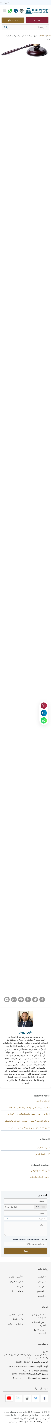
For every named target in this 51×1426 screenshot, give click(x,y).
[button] (6, 27)
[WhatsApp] (10, 11)
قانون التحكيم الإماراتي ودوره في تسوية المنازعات (29, 1127)
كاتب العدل (17, 1319)
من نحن (41, 1281)
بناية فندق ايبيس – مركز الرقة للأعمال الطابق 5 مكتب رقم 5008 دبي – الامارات (26, 1356)
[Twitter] (35, 1401)
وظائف (19, 1286)
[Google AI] (7, 95)
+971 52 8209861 (24, 1361)
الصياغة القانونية (43, 1147)
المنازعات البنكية (15, 1324)
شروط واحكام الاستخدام (37, 1421)
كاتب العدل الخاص (42, 1154)
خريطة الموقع (16, 1281)
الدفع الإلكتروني (16, 1421)
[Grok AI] (13, 95)
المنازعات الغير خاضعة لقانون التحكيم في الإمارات (29, 1114)
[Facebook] (44, 1401)
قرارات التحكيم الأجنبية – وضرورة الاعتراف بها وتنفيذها (27, 1120)
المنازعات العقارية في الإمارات (23, 986)
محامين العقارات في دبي (23, 978)
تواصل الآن (39, 267)
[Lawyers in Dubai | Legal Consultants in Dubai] (37, 11)
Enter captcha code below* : (30, 1239)
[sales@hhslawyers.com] (22, 11)
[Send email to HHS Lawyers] (44, 713)
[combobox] (40, 1207)
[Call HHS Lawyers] (44, 705)
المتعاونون (40, 1291)
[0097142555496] (16, 11)
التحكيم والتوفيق (43, 1100)
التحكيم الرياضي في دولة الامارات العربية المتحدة (29, 1107)
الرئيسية (40, 1276)
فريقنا (41, 1286)
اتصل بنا (37, 20)
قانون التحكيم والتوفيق (40, 1170)
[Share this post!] (42, 1001)
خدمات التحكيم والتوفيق (40, 1177)
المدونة (41, 1296)
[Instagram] (27, 1401)
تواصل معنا (17, 1291)
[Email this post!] (7, 1001)
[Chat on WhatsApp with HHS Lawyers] (44, 720)
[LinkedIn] (18, 1401)
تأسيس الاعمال (15, 1276)
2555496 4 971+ (27, 1366)
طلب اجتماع (13, 20)
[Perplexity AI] (19, 95)
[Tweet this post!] (35, 1001)
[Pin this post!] (21, 1001)
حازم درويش (25, 1032)
